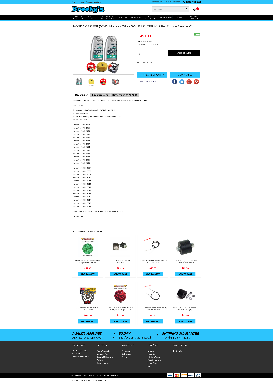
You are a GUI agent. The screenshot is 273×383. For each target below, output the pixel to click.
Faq (149, 366)
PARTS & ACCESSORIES (78, 17)
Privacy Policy (152, 363)
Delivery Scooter (194, 17)
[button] (147, 82)
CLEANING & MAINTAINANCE (107, 17)
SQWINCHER (122, 17)
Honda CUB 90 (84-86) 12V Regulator (120, 262)
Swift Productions (100, 380)
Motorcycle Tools (102, 354)
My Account (126, 351)
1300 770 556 (194, 2)
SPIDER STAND (165, 17)
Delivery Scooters (103, 363)
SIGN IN (168, 2)
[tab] (81, 95)
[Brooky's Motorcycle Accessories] (88, 9)
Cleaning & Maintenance (105, 357)
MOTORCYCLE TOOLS (93, 17)
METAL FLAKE (136, 17)
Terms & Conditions (154, 360)
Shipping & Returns (154, 357)
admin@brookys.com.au (81, 357)
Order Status (126, 354)
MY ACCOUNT (157, 2)
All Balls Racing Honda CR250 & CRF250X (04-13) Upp (185, 309)
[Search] (186, 9)
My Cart (124, 357)
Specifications (100, 95)
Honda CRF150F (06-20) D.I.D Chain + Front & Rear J (87, 309)
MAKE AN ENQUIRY (152, 74)
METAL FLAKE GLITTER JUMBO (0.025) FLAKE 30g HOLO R (120, 309)
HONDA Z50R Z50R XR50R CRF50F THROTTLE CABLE (153, 262)
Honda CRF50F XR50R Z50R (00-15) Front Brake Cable (153, 309)
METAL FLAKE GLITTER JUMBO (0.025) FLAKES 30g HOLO (87, 262)
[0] (194, 10)
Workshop (100, 360)
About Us (151, 351)
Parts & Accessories (103, 351)
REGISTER (176, 2)
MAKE (179, 17)
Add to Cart (184, 52)
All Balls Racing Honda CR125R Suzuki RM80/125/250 (185, 262)
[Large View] (79, 81)
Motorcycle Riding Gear (151, 17)
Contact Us (151, 354)
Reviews (117, 95)
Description (81, 95)
